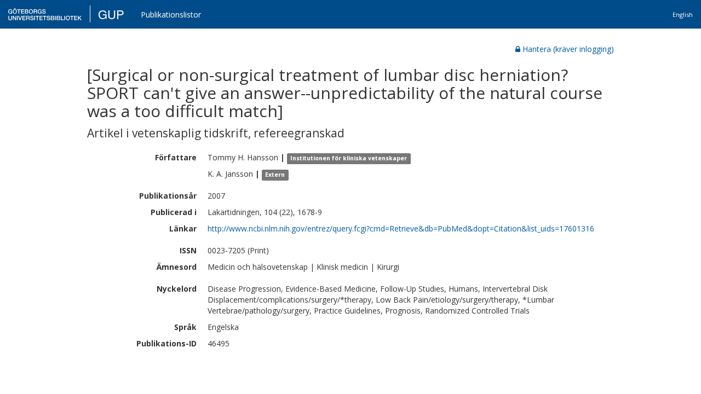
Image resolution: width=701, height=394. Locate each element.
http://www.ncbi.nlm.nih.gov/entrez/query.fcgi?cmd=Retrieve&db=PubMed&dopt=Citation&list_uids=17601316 (401, 228)
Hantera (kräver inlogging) (568, 49)
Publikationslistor (171, 14)
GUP (111, 13)
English (683, 14)
